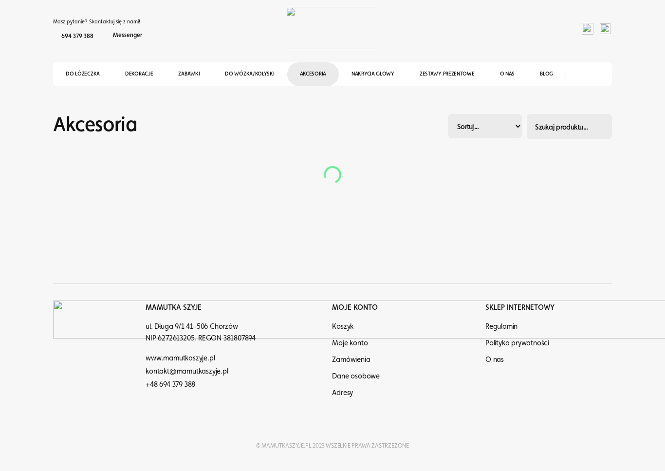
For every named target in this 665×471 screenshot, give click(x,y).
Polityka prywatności (517, 343)
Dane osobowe (356, 376)
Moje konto (350, 343)
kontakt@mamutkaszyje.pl (187, 371)
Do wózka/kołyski (249, 74)
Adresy (342, 392)
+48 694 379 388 (170, 384)
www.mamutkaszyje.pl (180, 358)
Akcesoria (313, 74)
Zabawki (189, 74)
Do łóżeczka (83, 74)
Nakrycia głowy (372, 74)
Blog (546, 74)
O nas (507, 74)
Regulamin (501, 326)
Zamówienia (351, 359)
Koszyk (342, 326)
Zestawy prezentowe (447, 74)
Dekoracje (139, 74)
